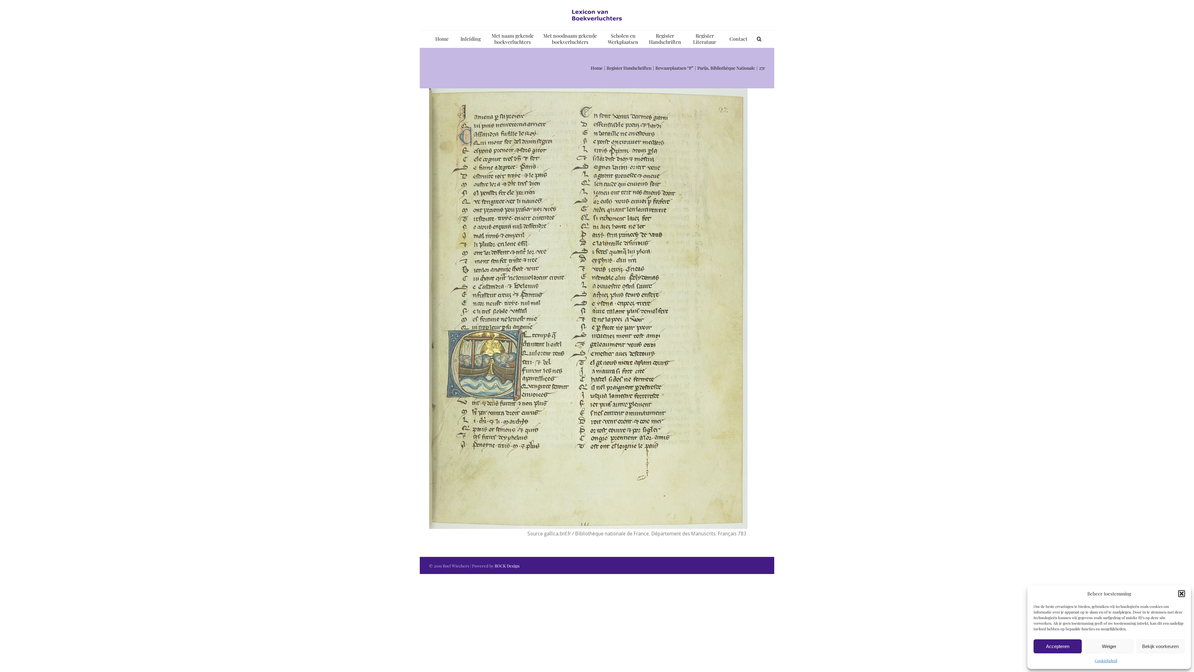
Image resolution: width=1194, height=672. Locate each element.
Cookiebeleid (1106, 660)
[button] (1181, 593)
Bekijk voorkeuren (1160, 646)
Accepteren (1057, 646)
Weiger (1109, 646)
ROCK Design (507, 565)
